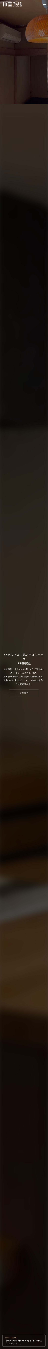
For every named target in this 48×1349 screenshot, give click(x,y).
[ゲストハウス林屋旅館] (12, 4)
